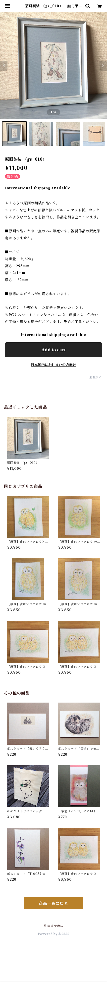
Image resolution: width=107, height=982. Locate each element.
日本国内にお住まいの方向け (53, 365)
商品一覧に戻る (53, 903)
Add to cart (54, 349)
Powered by (48, 934)
